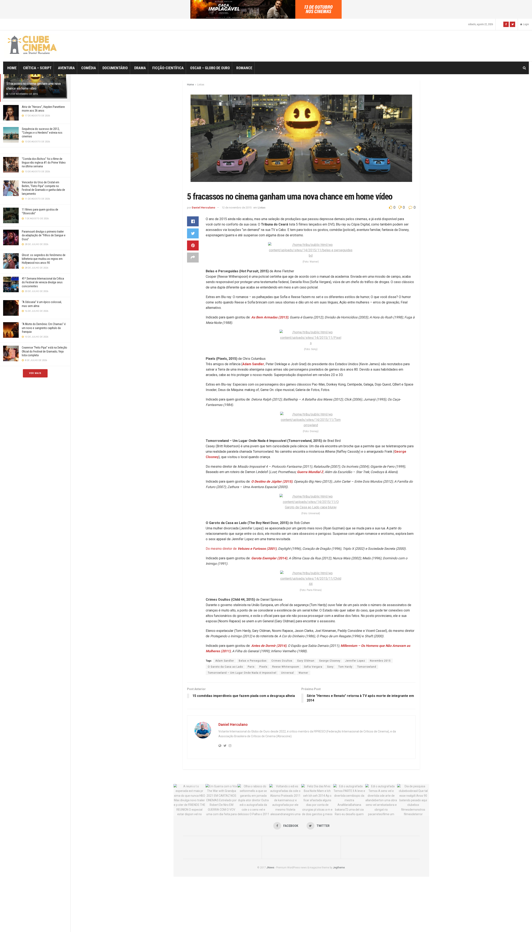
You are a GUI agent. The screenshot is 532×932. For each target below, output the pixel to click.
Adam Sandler (253, 364)
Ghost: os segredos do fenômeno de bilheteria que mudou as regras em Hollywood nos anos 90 (43, 258)
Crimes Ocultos (281, 660)
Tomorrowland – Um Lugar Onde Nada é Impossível (242, 672)
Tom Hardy (345, 666)
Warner (303, 672)
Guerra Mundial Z (310, 472)
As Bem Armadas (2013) (269, 317)
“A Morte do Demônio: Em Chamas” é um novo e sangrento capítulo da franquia (44, 327)
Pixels (263, 666)
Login (525, 24)
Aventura (66, 68)
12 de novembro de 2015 (236, 207)
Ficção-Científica (168, 68)
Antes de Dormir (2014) (268, 646)
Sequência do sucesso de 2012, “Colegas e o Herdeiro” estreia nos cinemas (42, 132)
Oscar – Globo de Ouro (210, 68)
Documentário (115, 68)
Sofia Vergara (313, 666)
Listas (200, 84)
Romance (244, 68)
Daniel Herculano (203, 207)
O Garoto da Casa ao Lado (225, 666)
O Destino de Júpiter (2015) (271, 481)
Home (12, 68)
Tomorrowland (366, 666)
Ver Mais (35, 373)
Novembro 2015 (380, 660)
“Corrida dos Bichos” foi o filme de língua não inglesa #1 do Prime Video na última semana (44, 162)
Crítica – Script (37, 68)
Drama (140, 68)
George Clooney (329, 660)
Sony (330, 666)
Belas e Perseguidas (253, 660)
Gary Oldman (305, 660)
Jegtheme (339, 867)
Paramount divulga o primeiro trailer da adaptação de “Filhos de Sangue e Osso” (43, 235)
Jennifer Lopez (355, 660)
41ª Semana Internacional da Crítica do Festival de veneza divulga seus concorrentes (43, 282)
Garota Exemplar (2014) (269, 558)
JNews (270, 867)
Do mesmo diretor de (241, 549)
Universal (287, 672)
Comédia (88, 68)
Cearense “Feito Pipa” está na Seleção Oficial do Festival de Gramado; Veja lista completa (44, 351)
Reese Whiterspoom (285, 666)
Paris (251, 666)
